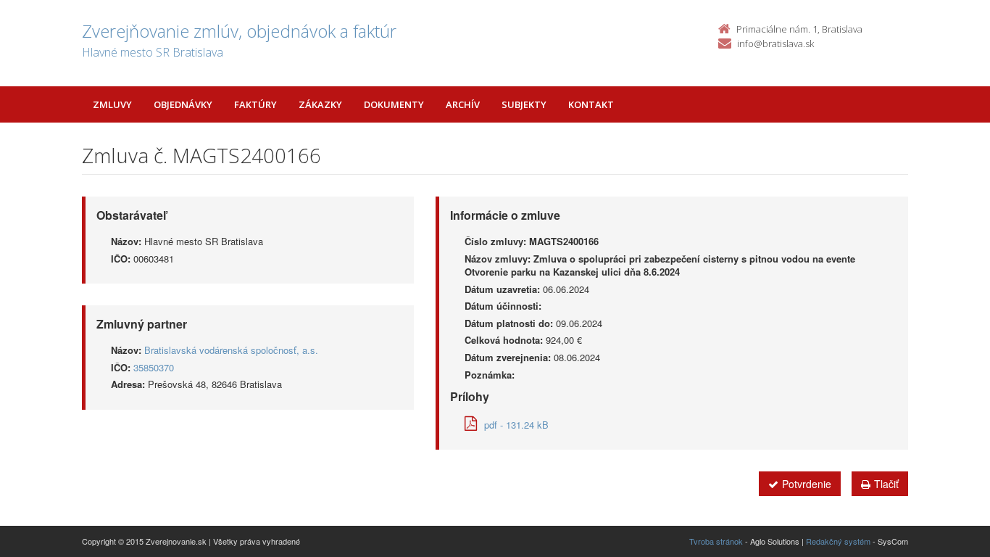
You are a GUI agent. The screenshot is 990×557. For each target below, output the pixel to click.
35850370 (153, 367)
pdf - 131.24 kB (516, 425)
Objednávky (183, 104)
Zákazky (320, 104)
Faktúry (255, 104)
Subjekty (524, 104)
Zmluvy (112, 104)
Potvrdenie (806, 483)
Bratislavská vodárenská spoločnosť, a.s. (231, 350)
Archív (463, 104)
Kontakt (591, 104)
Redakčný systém (838, 541)
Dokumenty (394, 104)
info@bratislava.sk (775, 43)
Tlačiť (886, 483)
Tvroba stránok (716, 541)
